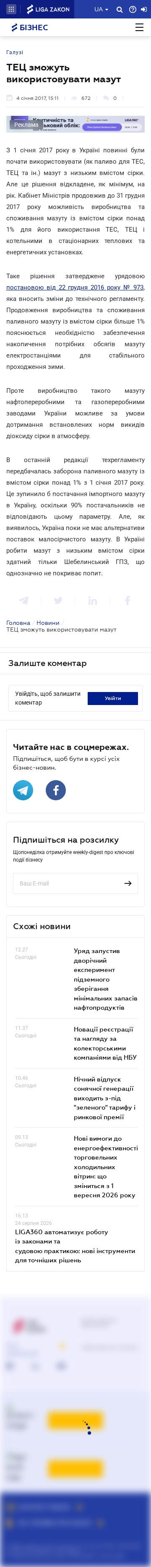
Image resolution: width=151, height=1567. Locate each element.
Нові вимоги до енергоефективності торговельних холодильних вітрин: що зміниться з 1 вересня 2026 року (106, 1166)
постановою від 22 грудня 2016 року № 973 (74, 287)
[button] (11, 9)
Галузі (14, 52)
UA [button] (98, 9)
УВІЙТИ (113, 698)
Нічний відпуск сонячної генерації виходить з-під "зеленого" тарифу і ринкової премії (104, 1097)
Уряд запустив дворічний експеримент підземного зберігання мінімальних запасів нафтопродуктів (106, 979)
